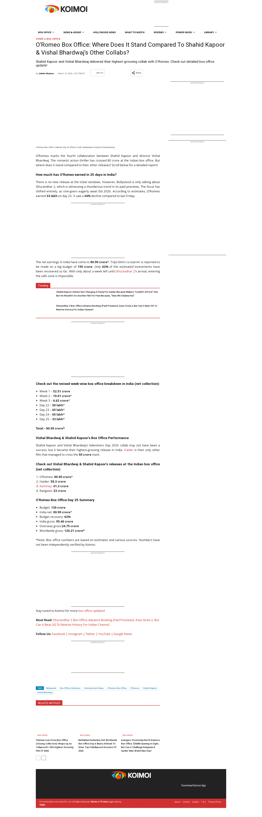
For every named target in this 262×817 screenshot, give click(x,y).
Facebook (58, 634)
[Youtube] (65, 789)
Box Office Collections (70, 688)
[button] (136, 72)
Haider (128, 450)
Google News (123, 634)
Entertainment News (94, 688)
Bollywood (51, 688)
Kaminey (46, 486)
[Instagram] (50, 789)
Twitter (90, 634)
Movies (94, 801)
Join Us (100, 72)
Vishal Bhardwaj (44, 692)
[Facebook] (38, 681)
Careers (195, 801)
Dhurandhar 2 (125, 271)
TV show (104, 801)
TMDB (42, 804)
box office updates (91, 611)
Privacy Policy (214, 801)
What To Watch (135, 32)
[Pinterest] (55, 789)
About (177, 801)
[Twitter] (44, 681)
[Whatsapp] (50, 681)
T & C (203, 801)
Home (39, 38)
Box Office (53, 38)
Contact (186, 801)
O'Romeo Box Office (117, 688)
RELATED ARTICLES (49, 703)
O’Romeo (134, 688)
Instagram (75, 634)
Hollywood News (104, 32)
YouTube (104, 634)
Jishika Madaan (46, 73)
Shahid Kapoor (150, 688)
